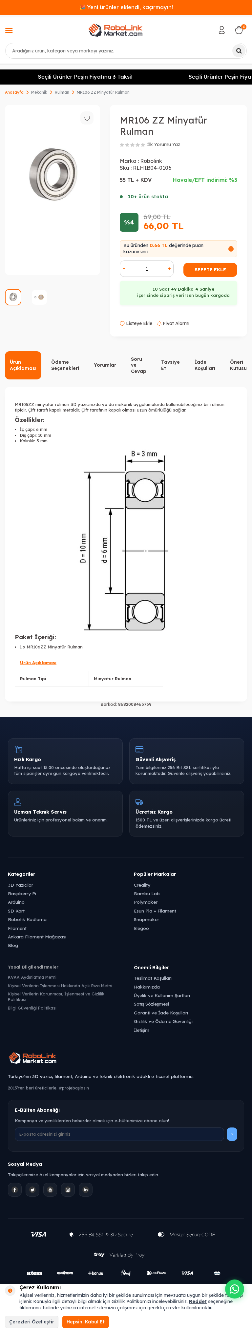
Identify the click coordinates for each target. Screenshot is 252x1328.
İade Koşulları (205, 365)
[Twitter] (32, 1190)
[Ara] (238, 50)
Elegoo (141, 928)
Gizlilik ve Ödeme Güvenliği (163, 1021)
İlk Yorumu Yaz (163, 144)
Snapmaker (146, 919)
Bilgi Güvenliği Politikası (32, 1007)
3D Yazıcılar (20, 885)
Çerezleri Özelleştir (31, 1322)
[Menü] (8, 31)
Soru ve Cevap (138, 365)
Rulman (62, 92)
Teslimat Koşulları (153, 978)
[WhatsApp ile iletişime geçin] (234, 1289)
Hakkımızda (147, 987)
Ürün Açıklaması (23, 365)
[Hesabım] (222, 30)
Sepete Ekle (210, 270)
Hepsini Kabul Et (86, 1322)
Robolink (151, 161)
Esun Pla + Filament (155, 911)
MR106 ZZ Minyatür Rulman (103, 92)
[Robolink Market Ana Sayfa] (126, 1059)
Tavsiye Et (170, 365)
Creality (142, 885)
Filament (17, 928)
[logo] (115, 30)
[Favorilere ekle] (87, 118)
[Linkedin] (86, 1190)
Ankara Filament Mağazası (37, 936)
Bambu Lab (147, 893)
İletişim (141, 1030)
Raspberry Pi (22, 893)
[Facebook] (15, 1190)
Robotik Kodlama (27, 919)
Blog (13, 945)
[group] (52, 190)
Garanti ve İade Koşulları (161, 1012)
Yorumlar (105, 365)
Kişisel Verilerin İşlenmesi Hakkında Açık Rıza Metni (60, 985)
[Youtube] (50, 1190)
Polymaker (146, 902)
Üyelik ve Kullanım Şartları (162, 995)
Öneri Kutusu (238, 365)
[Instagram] (68, 1190)
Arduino (16, 902)
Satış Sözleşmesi (151, 1004)
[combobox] (126, 51)
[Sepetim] (239, 30)
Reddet (198, 1301)
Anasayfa (14, 92)
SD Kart (16, 911)
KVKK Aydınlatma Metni (32, 977)
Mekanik (39, 92)
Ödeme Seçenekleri (65, 365)
